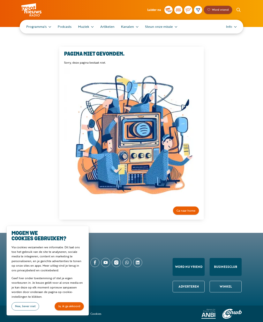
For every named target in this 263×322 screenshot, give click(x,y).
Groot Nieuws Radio (35, 9)
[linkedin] (137, 262)
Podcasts (65, 26)
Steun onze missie (159, 26)
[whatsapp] (127, 262)
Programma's (36, 26)
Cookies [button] (95, 314)
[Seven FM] (198, 10)
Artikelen (107, 26)
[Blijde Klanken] (188, 10)
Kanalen (127, 26)
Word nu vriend (188, 267)
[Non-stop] (178, 10)
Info (229, 26)
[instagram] (116, 262)
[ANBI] (208, 314)
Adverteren (189, 286)
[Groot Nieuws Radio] (168, 10)
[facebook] (94, 262)
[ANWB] (232, 314)
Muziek (83, 26)
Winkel (226, 286)
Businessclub (225, 267)
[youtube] (105, 262)
